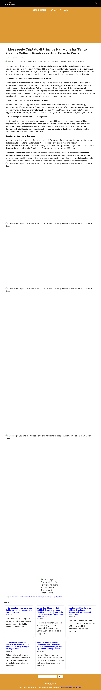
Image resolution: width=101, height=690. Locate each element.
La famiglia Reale (59, 10)
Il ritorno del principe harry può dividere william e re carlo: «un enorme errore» (19, 610)
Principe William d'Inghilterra (39, 596)
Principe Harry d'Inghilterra (54, 596)
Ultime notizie (39, 10)
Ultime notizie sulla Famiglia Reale (21, 596)
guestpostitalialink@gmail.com (71, 687)
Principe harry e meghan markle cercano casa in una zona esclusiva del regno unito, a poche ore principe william (50, 645)
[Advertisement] (50, 27)
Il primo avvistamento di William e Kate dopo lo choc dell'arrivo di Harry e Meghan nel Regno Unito (18, 645)
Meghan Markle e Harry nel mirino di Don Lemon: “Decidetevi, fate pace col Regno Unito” (80, 611)
